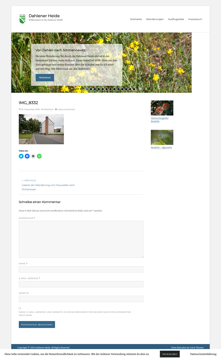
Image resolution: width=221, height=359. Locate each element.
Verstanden (169, 354)
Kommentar (27, 218)
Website (24, 293)
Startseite (136, 19)
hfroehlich (48, 109)
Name (23, 263)
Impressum (195, 19)
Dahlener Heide (44, 15)
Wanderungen (155, 19)
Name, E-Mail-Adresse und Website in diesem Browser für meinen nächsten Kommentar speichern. (75, 313)
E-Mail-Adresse (29, 278)
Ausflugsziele (176, 19)
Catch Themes (197, 347)
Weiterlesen (45, 77)
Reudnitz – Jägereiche (161, 147)
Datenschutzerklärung (203, 354)
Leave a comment (66, 109)
